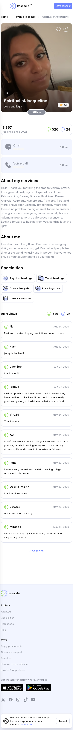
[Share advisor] (66, 29)
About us (6, 657)
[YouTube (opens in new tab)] (33, 699)
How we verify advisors (14, 663)
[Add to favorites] (58, 29)
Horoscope (7, 623)
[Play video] (7, 93)
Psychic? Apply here (13, 669)
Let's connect (63, 6)
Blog (3, 629)
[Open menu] (3, 6)
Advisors (6, 611)
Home (4, 16)
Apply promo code (11, 645)
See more (37, 551)
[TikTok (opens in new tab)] (25, 699)
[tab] (22, 315)
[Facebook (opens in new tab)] (10, 699)
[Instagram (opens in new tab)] (18, 699)
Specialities (7, 617)
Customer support (11, 651)
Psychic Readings (25, 16)
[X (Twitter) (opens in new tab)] (3, 699)
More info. (26, 724)
